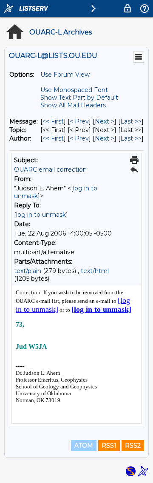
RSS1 (109, 445)
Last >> (131, 121)
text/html (95, 271)
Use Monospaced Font (74, 90)
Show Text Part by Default (79, 97)
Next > (104, 121)
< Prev (79, 121)
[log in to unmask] (41, 214)
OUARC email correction (50, 169)
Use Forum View (65, 74)
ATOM (83, 445)
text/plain (27, 271)
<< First (53, 121)
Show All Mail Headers (73, 105)
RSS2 (133, 445)
